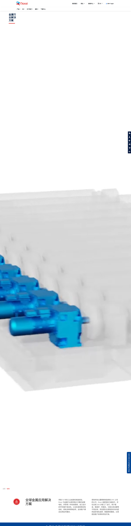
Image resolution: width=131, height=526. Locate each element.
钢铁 (8, 488)
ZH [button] (100, 3)
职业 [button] (82, 3)
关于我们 (29, 9)
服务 (36, 9)
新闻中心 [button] (91, 3)
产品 (18, 9)
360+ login (110, 3)
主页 (4, 488)
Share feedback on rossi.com (129, 462)
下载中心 (43, 9)
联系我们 (74, 3)
